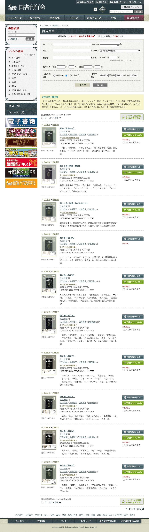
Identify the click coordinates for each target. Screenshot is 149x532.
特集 (114, 17)
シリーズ (74, 17)
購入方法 (101, 2)
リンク (63, 522)
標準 (103, 9)
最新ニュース (94, 17)
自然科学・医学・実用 (20, 94)
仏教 (20, 82)
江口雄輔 (64, 134)
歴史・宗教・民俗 (20, 74)
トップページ (15, 17)
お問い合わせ (117, 2)
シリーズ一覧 (21, 112)
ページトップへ (134, 509)
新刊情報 (35, 17)
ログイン (131, 7)
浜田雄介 (92, 134)
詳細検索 (55, 25)
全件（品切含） (74, 75)
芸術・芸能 (20, 70)
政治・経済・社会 (20, 90)
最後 (56, 118)
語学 (20, 78)
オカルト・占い (20, 66)
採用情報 (41, 522)
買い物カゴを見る (85, 2)
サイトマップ (135, 2)
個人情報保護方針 (108, 522)
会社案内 (17, 522)
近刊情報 (55, 17)
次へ (51, 118)
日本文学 (20, 62)
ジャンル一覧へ (28, 55)
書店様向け (134, 17)
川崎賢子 (73, 134)
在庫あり (60, 75)
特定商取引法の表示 (131, 522)
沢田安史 (82, 134)
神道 (20, 86)
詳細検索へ (13, 39)
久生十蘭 (64, 131)
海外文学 (20, 58)
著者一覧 (21, 106)
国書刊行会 (26, 7)
